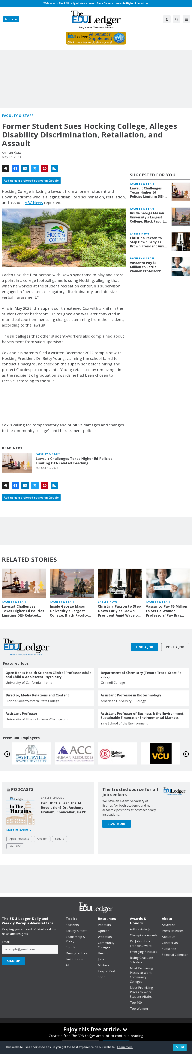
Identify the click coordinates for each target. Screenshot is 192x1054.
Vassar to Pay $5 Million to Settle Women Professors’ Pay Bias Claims (145, 267)
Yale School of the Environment (124, 723)
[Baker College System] (117, 753)
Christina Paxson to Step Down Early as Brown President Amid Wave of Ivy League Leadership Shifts (148, 242)
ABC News (34, 202)
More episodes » (18, 830)
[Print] (5, 168)
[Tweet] (35, 168)
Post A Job (175, 647)
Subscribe (11, 19)
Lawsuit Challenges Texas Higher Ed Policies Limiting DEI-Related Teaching (74, 460)
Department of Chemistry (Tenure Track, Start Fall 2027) (142, 675)
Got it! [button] (180, 1047)
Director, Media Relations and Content (37, 695)
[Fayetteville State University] (31, 753)
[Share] (15, 168)
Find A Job (144, 647)
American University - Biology (123, 701)
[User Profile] (167, 19)
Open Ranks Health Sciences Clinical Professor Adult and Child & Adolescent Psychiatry (48, 675)
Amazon (42, 838)
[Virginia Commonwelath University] (160, 753)
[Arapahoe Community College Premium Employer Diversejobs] (74, 753)
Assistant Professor (21, 714)
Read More (116, 824)
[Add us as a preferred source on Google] (54, 168)
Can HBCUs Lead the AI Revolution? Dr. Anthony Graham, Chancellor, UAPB (63, 807)
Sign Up (13, 961)
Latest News (140, 233)
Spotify (59, 838)
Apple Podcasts (19, 838)
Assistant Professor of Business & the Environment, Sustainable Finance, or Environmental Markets (142, 716)
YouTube (15, 846)
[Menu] (186, 19)
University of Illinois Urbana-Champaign (37, 719)
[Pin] (44, 168)
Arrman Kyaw (11, 153)
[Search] (176, 19)
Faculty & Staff (17, 115)
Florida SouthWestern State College (32, 701)
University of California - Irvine (29, 682)
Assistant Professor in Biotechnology (131, 695)
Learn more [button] (125, 1047)
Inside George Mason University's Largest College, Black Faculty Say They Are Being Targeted (148, 217)
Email (6, 941)
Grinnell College (113, 682)
